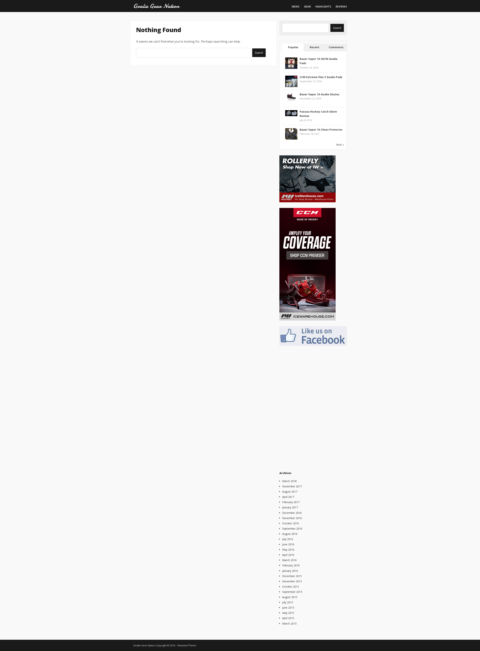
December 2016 (292, 513)
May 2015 (288, 613)
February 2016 (291, 565)
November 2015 (292, 581)
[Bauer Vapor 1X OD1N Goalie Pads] (291, 63)
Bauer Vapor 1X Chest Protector (321, 129)
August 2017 (289, 491)
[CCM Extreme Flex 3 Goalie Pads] (291, 81)
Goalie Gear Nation (156, 6)
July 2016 (287, 539)
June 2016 (288, 544)
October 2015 (290, 586)
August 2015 (289, 597)
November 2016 (292, 518)
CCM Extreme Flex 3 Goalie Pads (321, 77)
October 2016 (290, 523)
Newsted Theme (187, 645)
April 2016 (288, 555)
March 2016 (289, 560)
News (295, 6)
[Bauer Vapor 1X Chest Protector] (291, 134)
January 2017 (290, 507)
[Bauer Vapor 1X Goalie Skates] (291, 96)
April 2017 (288, 497)
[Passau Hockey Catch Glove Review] (291, 112)
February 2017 (291, 502)
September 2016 (292, 528)
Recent (314, 47)
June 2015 (288, 607)
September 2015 (292, 592)
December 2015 (292, 576)
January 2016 (290, 571)
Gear (307, 6)
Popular (293, 47)
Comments (336, 47)
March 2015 (289, 623)
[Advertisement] (307, 407)
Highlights (323, 6)
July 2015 (287, 602)
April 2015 (288, 618)
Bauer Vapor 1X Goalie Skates (319, 94)
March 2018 (289, 481)
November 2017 (292, 486)
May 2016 (288, 549)
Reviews (341, 6)
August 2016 (289, 534)
